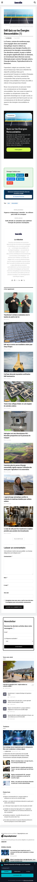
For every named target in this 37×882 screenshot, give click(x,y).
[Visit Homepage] (18, 2)
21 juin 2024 (17, 38)
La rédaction (9, 38)
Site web (6, 592)
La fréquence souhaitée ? (10, 638)
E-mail (6, 585)
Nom (6, 577)
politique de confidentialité (28, 880)
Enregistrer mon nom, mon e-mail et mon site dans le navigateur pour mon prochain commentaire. (19, 601)
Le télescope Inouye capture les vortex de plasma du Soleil (18, 806)
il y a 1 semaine (7, 378)
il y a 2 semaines (8, 440)
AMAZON (3, 841)
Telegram (20, 179)
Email (10, 183)
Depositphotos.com (22, 833)
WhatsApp (11, 175)
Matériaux (7, 743)
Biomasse (7, 525)
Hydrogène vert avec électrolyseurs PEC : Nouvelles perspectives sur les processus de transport (17, 436)
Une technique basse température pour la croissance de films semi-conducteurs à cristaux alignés (22, 852)
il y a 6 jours (7, 319)
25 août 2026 (15, 751)
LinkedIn (20, 175)
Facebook (11, 179)
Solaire (7, 311)
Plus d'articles (18, 538)
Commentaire (8, 556)
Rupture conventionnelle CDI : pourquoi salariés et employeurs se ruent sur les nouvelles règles (20, 776)
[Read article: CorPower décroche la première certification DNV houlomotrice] (18, 362)
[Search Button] (35, 2)
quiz (9, 203)
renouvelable (15, 203)
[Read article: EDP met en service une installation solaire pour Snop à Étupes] (18, 332)
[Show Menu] (2, 2)
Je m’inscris (16, 875)
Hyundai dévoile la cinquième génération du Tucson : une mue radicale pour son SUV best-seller (22, 769)
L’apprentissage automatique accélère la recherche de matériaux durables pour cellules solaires (17, 499)
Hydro (6, 370)
